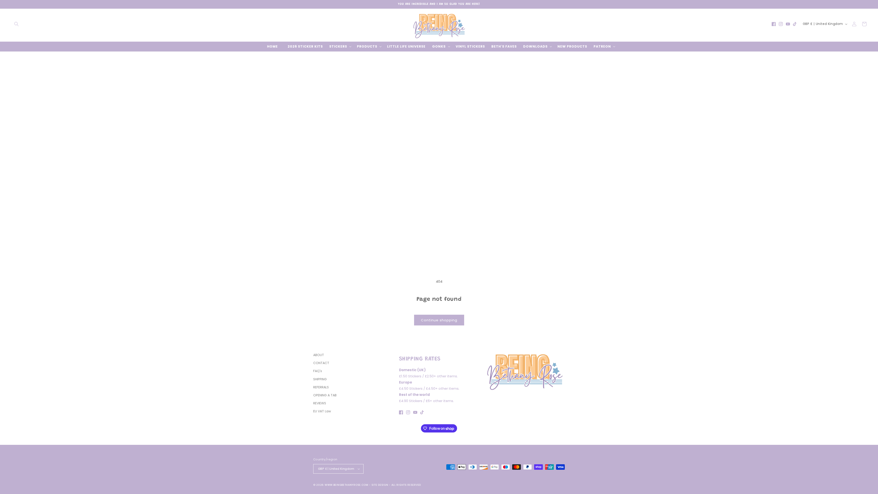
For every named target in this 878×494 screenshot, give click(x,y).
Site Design (380, 485)
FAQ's (317, 371)
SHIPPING (320, 379)
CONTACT (321, 363)
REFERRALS (321, 387)
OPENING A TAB (325, 395)
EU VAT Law (322, 411)
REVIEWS (319, 403)
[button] (16, 24)
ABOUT (318, 355)
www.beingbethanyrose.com (346, 485)
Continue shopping (439, 320)
